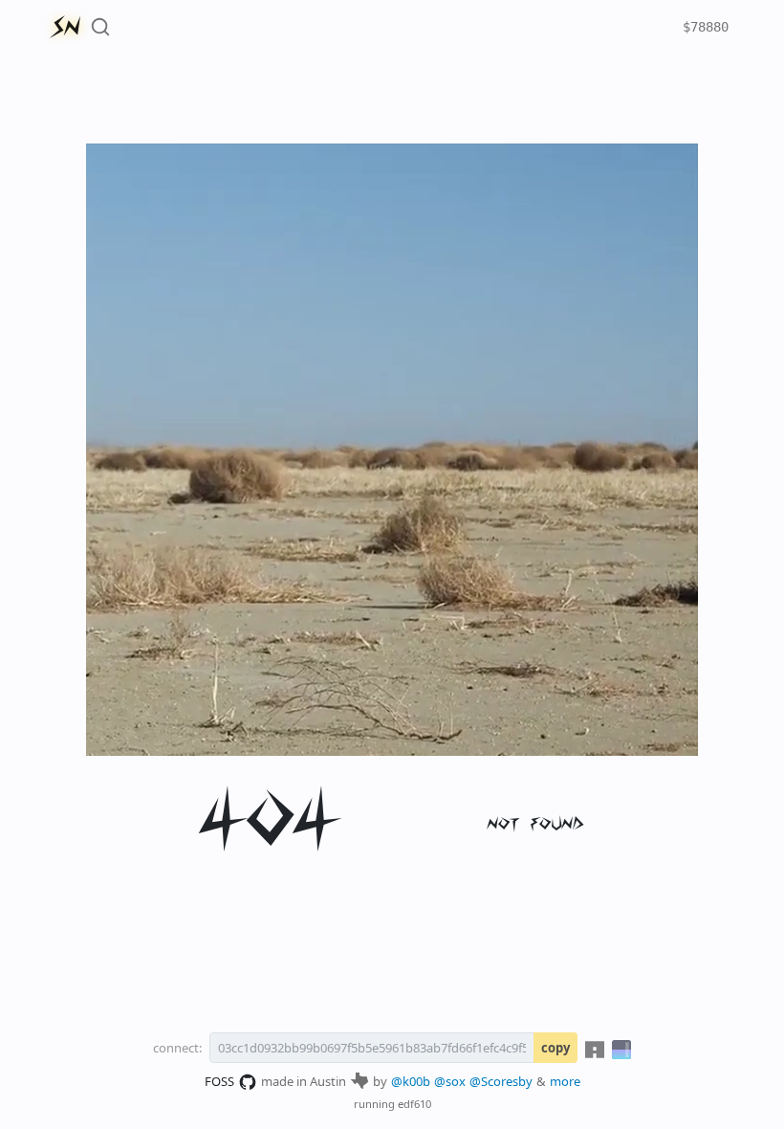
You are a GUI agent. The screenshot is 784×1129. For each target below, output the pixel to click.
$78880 (706, 26)
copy (555, 1047)
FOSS (219, 1081)
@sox (450, 1081)
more (565, 1081)
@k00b (410, 1081)
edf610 (414, 1103)
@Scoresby (501, 1081)
